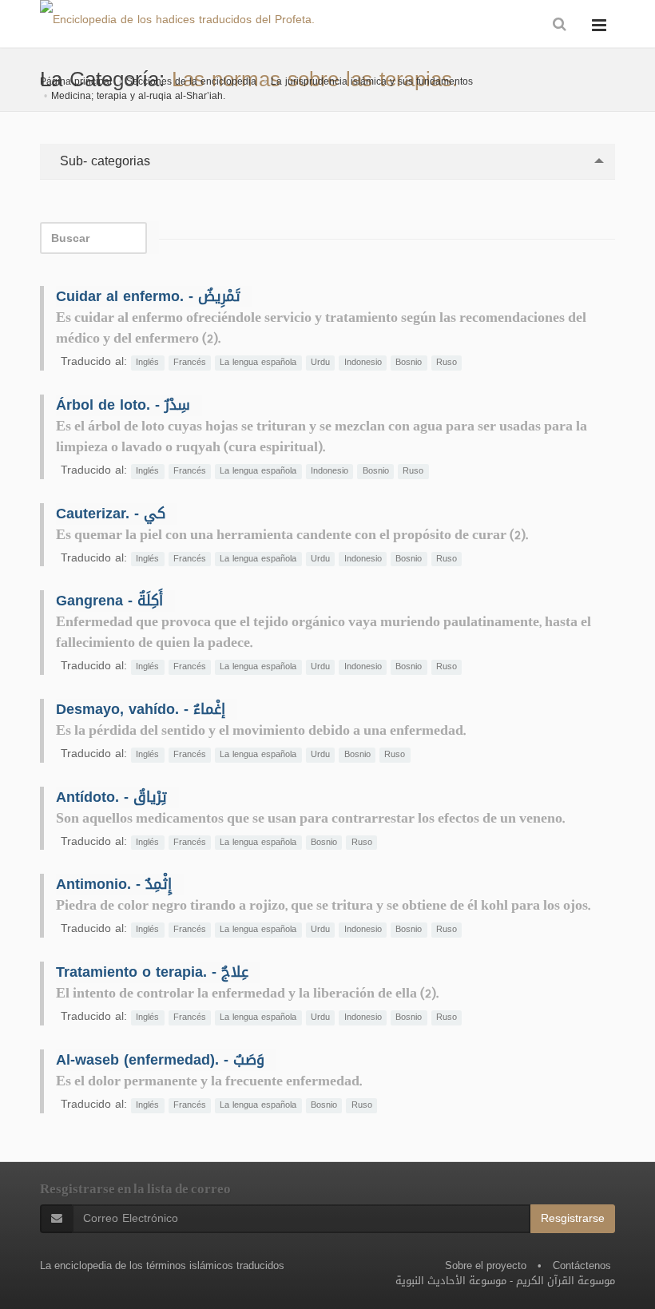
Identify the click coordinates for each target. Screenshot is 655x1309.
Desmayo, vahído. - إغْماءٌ (140, 709)
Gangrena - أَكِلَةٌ (109, 600)
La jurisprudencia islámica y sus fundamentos (372, 81)
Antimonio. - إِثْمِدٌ (114, 884)
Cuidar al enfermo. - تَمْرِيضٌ (148, 296)
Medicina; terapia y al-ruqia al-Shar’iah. (138, 96)
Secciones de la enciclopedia (191, 81)
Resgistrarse (573, 1218)
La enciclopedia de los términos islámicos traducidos (162, 1265)
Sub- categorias (103, 161)
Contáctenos (582, 1265)
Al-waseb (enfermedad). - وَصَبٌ (160, 1059)
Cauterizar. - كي (110, 513)
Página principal (76, 81)
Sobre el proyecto (485, 1265)
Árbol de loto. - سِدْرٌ (123, 404)
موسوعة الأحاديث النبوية (450, 1281)
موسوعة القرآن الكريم (565, 1281)
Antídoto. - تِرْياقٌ (111, 797)
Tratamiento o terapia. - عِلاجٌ (152, 972)
